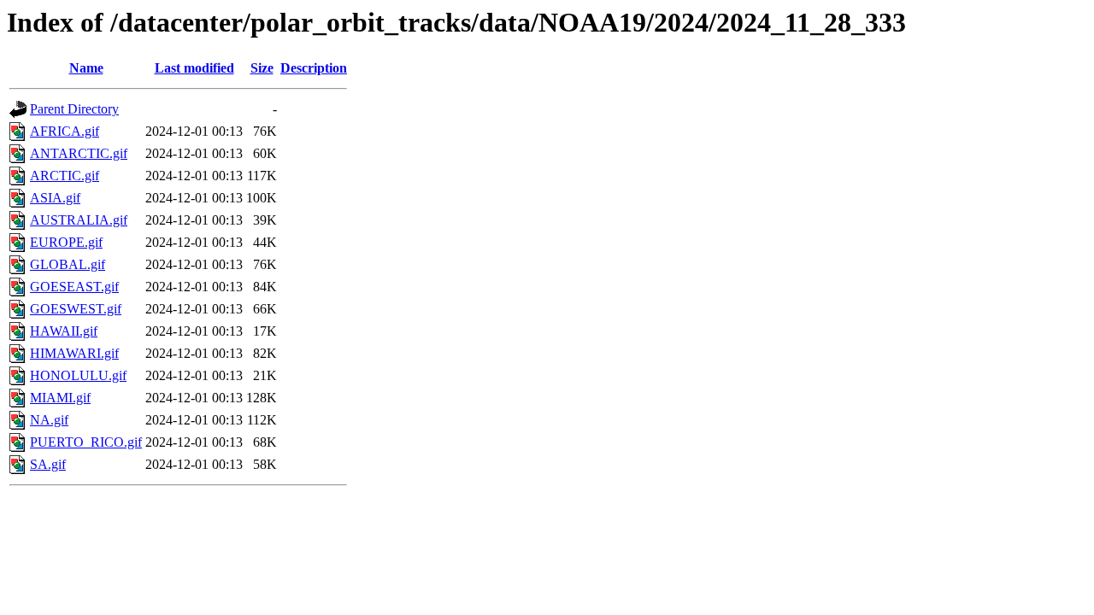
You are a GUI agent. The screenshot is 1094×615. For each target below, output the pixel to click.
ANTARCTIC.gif (78, 153)
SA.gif (48, 464)
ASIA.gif (55, 197)
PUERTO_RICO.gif (86, 442)
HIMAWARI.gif (74, 353)
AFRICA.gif (64, 131)
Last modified (194, 68)
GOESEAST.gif (74, 286)
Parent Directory (74, 109)
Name (86, 68)
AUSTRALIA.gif (78, 220)
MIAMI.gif (60, 397)
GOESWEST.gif (75, 309)
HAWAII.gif (63, 331)
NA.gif (49, 420)
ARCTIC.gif (64, 175)
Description (313, 68)
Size (262, 68)
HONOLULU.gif (78, 375)
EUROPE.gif (66, 242)
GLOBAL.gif (67, 264)
